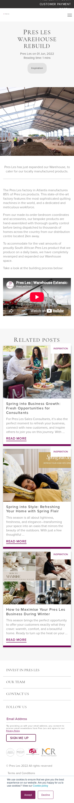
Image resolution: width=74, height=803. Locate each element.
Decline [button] (45, 794)
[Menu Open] (69, 15)
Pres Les (26, 54)
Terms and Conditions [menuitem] (21, 773)
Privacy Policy (13, 731)
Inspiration (37, 68)
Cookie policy (40, 785)
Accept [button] (28, 794)
